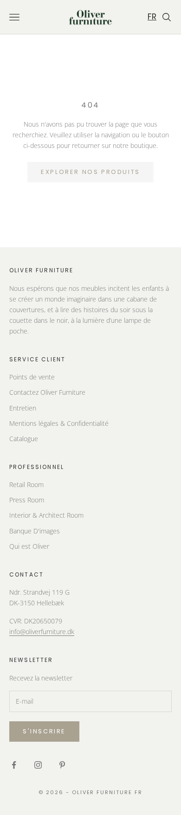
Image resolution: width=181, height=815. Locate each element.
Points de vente (32, 376)
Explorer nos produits (90, 171)
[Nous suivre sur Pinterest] (62, 765)
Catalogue (23, 438)
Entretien (22, 408)
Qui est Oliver (29, 546)
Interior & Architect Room (46, 515)
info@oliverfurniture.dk (41, 631)
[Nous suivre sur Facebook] (14, 765)
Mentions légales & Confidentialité (59, 423)
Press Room (26, 499)
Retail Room (26, 484)
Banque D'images (34, 530)
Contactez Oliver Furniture (47, 392)
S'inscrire (44, 731)
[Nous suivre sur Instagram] (38, 765)
